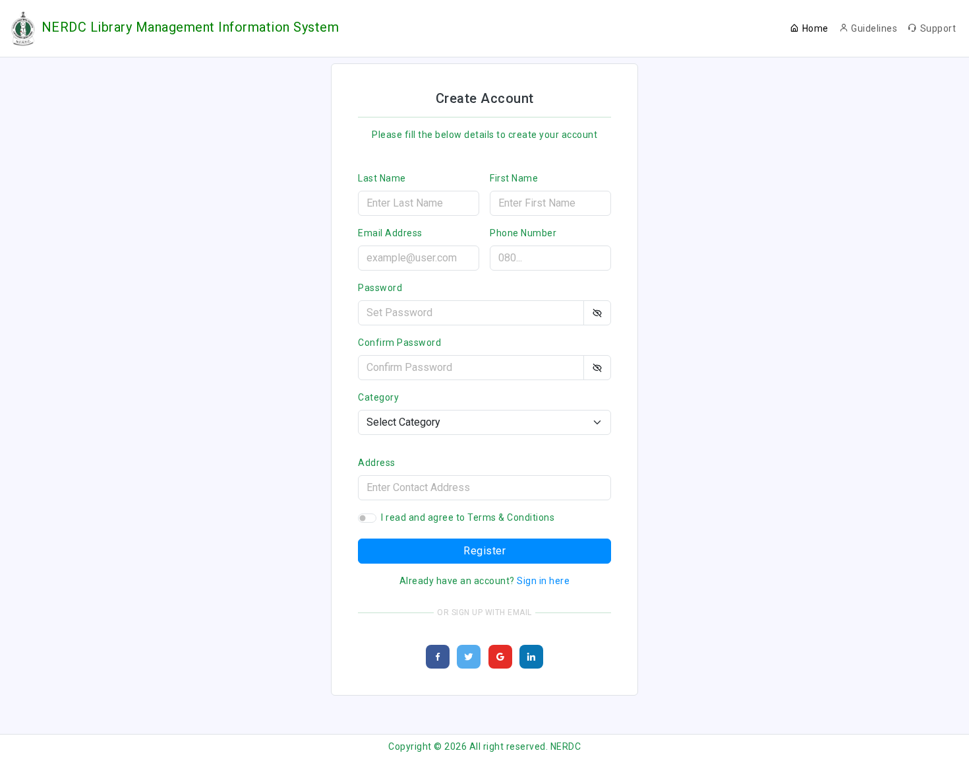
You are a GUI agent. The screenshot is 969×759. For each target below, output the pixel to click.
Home (815, 28)
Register (484, 550)
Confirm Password (399, 342)
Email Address (390, 233)
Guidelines (874, 28)
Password (380, 287)
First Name (514, 178)
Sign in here (543, 581)
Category (378, 397)
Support (938, 28)
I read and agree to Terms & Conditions (467, 517)
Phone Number (523, 233)
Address (377, 462)
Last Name (382, 178)
